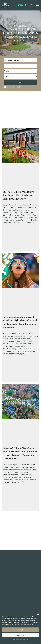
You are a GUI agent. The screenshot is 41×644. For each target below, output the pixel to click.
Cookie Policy (15, 640)
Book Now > (20, 82)
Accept (20, 630)
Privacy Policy (24, 640)
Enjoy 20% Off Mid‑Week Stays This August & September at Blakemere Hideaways (18, 195)
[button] (38, 613)
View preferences (20, 635)
